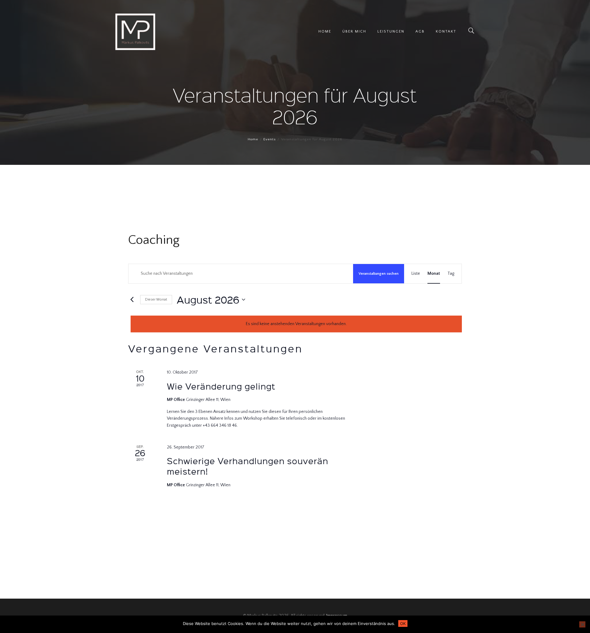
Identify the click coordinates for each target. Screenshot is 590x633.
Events (269, 139)
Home (253, 139)
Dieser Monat (156, 299)
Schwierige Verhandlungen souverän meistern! (247, 466)
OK (403, 623)
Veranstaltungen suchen (379, 274)
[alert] (296, 324)
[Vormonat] (132, 299)
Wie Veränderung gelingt (221, 386)
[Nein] (582, 624)
